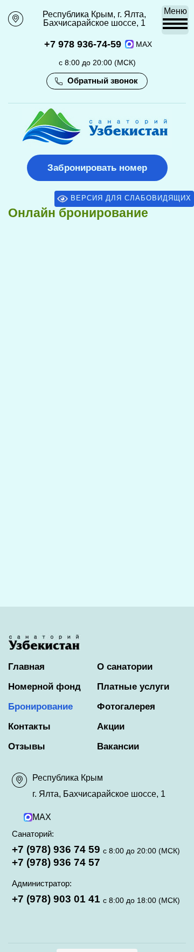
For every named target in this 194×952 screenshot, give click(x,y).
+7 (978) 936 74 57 (56, 862)
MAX (144, 44)
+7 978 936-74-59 (82, 44)
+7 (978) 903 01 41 (56, 899)
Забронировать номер (97, 168)
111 (14, 15)
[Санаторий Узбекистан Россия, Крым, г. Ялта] (97, 145)
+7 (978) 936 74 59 (56, 849)
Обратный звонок (102, 80)
